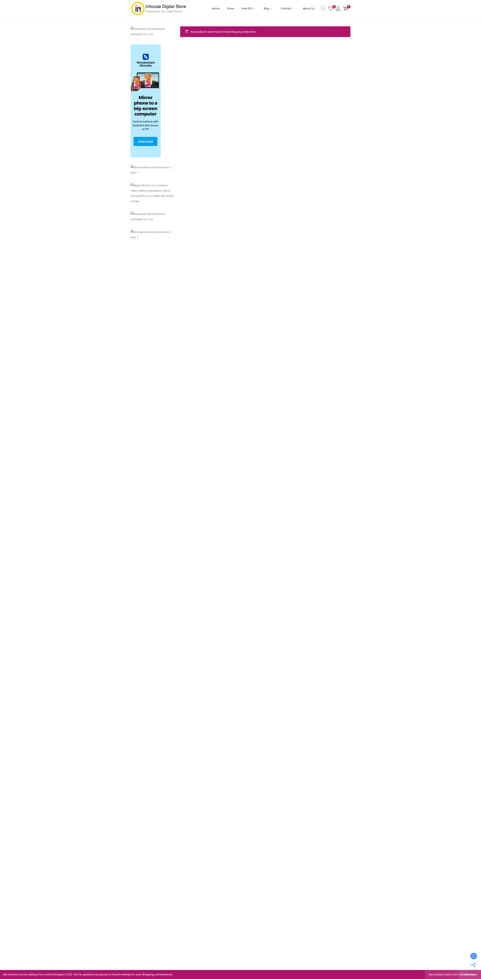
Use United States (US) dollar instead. (453, 974)
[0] (330, 8)
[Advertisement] (153, 304)
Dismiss (470, 974)
